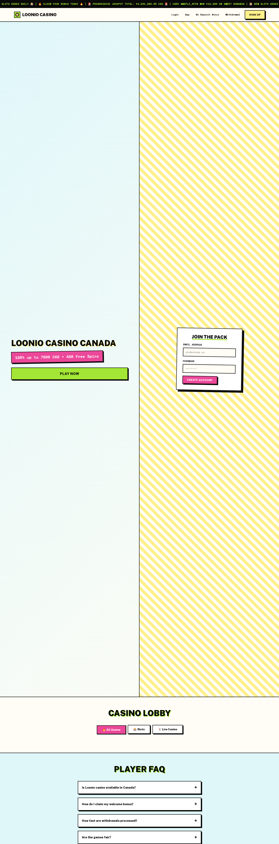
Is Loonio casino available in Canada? (109, 787)
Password (188, 361)
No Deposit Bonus (207, 14)
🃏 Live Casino (167, 729)
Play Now (69, 374)
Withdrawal (233, 14)
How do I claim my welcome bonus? (107, 804)
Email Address (192, 344)
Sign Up (255, 14)
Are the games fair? (96, 837)
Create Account (200, 380)
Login (175, 14)
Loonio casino (39, 14)
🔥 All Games (111, 729)
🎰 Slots (139, 729)
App (187, 14)
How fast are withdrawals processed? (109, 820)
